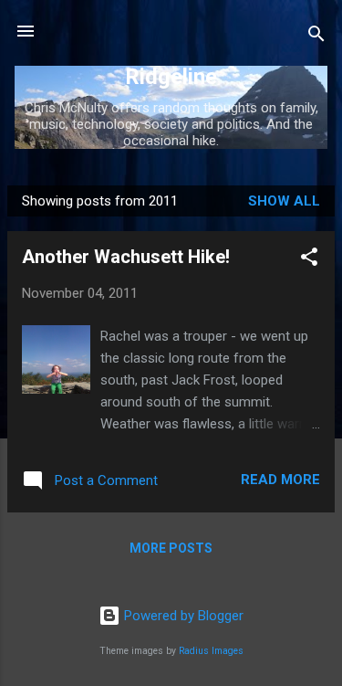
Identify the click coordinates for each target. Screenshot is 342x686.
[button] (309, 260)
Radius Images (211, 651)
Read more (280, 479)
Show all (284, 201)
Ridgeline (171, 77)
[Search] (316, 37)
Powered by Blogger (182, 615)
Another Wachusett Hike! (126, 257)
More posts (171, 548)
